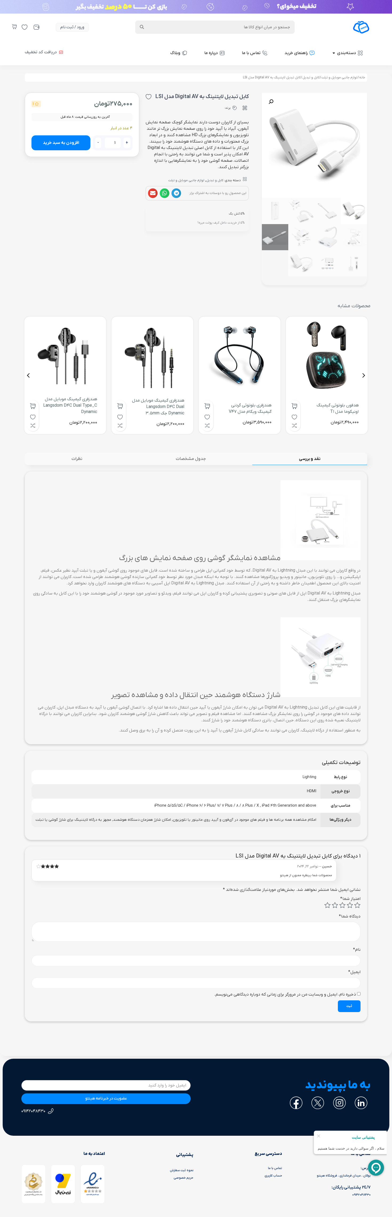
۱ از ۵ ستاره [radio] (357, 905)
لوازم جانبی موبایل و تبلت (339, 77)
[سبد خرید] (14, 26)
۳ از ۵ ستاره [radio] (342, 905)
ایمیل (354, 972)
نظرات (76, 459)
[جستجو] (142, 27)
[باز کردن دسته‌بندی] (334, 53)
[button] (176, 193)
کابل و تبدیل (310, 77)
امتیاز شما (350, 899)
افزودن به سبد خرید (61, 142)
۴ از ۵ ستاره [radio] (335, 905)
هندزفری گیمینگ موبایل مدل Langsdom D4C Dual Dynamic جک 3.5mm (158, 407)
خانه (362, 77)
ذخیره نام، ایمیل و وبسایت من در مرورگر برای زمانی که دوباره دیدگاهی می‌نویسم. (285, 994)
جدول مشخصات (191, 459)
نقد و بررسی (310, 459)
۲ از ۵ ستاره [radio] (350, 905)
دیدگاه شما (350, 916)
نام (357, 950)
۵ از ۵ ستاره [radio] (327, 905)
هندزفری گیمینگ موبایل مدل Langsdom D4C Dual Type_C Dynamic (70, 406)
